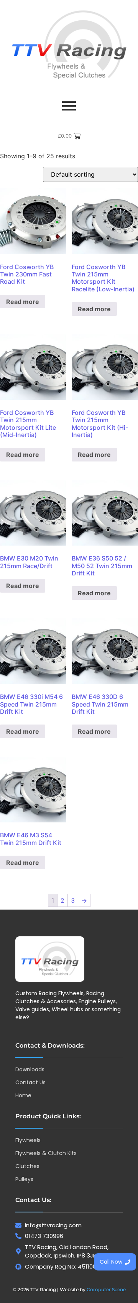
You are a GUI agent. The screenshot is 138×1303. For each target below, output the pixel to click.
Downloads (29, 1069)
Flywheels (28, 1140)
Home (23, 1095)
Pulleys (24, 1179)
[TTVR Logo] (49, 959)
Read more (22, 301)
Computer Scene (106, 1289)
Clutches (27, 1166)
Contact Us (30, 1082)
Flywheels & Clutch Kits (46, 1153)
